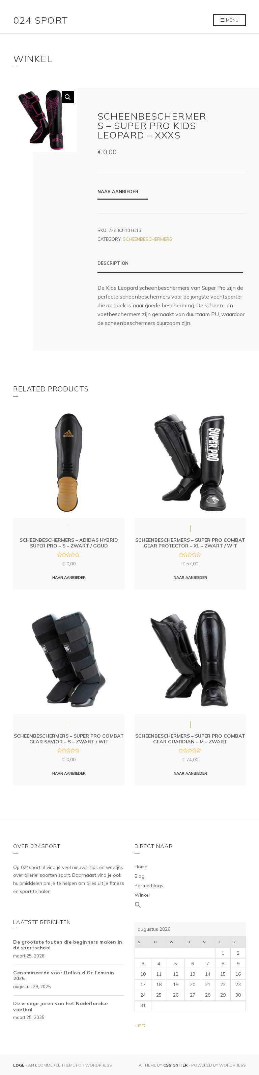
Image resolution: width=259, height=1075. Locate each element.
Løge (19, 1065)
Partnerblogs (149, 885)
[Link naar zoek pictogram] (190, 905)
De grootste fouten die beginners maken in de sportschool (67, 945)
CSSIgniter (175, 1065)
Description (112, 263)
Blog (140, 876)
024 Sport (40, 20)
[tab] (170, 266)
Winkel (142, 895)
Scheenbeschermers (147, 239)
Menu (231, 20)
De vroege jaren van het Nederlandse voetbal (60, 1006)
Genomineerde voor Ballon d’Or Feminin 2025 (63, 976)
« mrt (140, 1025)
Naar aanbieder (117, 191)
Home (141, 867)
